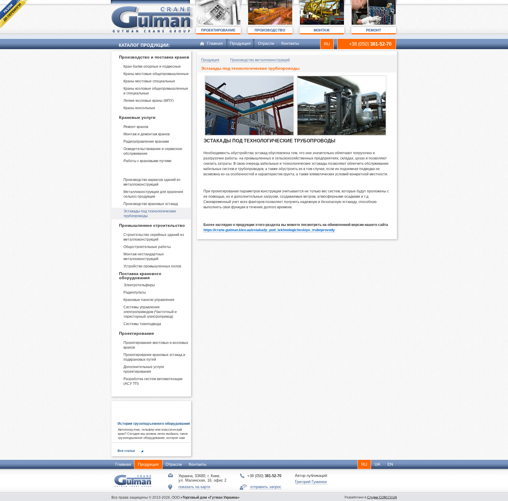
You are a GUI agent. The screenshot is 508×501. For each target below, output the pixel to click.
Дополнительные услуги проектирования (143, 369)
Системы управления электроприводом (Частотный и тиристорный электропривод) (150, 312)
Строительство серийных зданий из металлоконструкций (153, 237)
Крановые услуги (137, 117)
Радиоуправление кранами (146, 141)
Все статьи (126, 450)
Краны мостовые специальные (149, 81)
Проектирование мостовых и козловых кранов (155, 345)
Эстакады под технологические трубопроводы (149, 213)
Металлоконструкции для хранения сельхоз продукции (153, 194)
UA (377, 464)
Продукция (240, 43)
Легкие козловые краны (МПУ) (148, 101)
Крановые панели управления (148, 300)
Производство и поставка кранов (154, 57)
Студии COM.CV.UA (382, 497)
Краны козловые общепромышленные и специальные (155, 90)
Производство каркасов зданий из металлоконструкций (152, 182)
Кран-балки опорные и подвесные (152, 66)
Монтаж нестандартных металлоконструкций (143, 256)
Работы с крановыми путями (147, 161)
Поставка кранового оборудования (140, 275)
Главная (215, 43)
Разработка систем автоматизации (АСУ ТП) (153, 381)
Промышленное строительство (152, 225)
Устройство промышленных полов (152, 266)
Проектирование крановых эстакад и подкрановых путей (154, 357)
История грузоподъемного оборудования (154, 424)
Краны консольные (139, 108)
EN (390, 464)
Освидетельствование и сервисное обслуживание (152, 151)
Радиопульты (134, 292)
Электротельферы (139, 285)
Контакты (290, 43)
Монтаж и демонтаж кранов (146, 134)
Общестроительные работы (147, 247)
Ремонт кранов (135, 127)
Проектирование (136, 333)
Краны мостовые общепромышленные (156, 74)
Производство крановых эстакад (150, 204)
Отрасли (266, 43)
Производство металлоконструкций (141, 170)
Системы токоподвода (142, 324)
